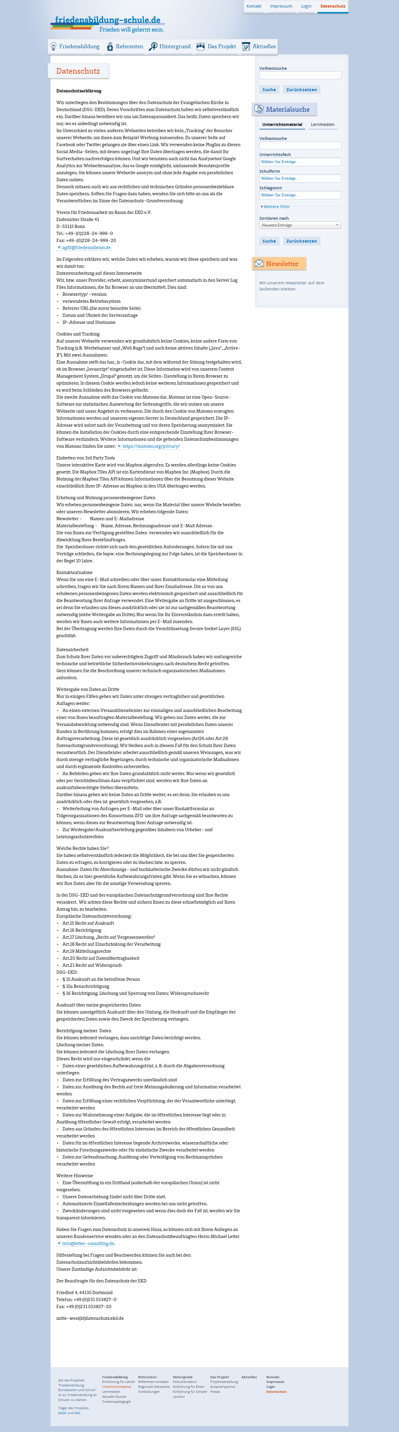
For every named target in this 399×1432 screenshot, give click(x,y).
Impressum (281, 6)
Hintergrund (175, 46)
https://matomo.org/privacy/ (151, 446)
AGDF (62, 1413)
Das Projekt (222, 46)
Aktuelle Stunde (114, 1396)
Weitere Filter (277, 206)
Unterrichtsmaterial (282, 124)
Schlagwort (270, 188)
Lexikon (179, 1396)
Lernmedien (323, 124)
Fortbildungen (149, 1391)
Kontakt (254, 6)
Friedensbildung (79, 46)
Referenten (129, 46)
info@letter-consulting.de (88, 1243)
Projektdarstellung (224, 1381)
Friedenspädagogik (116, 1401)
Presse (215, 1391)
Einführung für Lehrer (118, 1381)
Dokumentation (185, 1381)
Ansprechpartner (222, 1386)
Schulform (269, 171)
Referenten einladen (153, 1381)
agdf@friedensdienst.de (86, 247)
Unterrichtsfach (275, 154)
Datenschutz (333, 6)
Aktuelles (264, 46)
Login (306, 6)
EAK (77, 1413)
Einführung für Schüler (190, 1391)
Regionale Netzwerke (154, 1386)
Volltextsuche (273, 68)
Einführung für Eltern (189, 1386)
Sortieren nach (274, 218)
